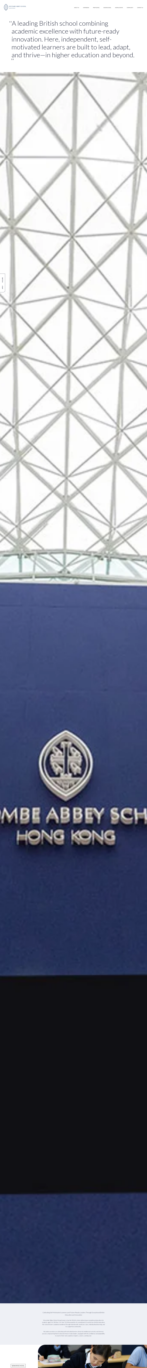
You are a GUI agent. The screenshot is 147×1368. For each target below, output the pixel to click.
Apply (2, 287)
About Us (76, 7)
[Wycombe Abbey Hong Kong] (15, 10)
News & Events (119, 7)
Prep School (96, 7)
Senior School (107, 7)
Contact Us (140, 7)
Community (130, 7)
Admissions (86, 7)
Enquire (2, 279)
